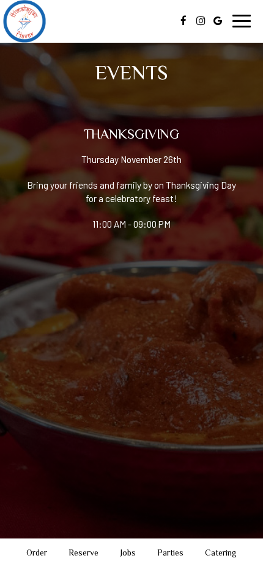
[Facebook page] (183, 21)
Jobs (128, 553)
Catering (221, 553)
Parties (170, 553)
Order (36, 553)
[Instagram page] (200, 21)
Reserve (83, 553)
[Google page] (217, 21)
